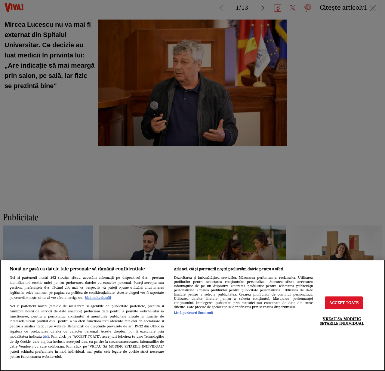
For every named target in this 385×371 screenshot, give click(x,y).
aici (46, 336)
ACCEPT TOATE (344, 302)
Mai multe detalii (98, 298)
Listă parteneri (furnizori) (193, 313)
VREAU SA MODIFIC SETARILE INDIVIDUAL (342, 321)
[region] (192, 315)
